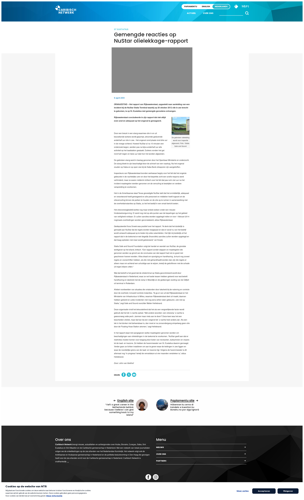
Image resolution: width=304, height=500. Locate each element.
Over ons (208, 13)
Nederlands (221, 6)
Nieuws (160, 447)
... (68, 461)
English (206, 6)
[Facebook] (148, 477)
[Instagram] (156, 477)
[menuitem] (191, 13)
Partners (161, 460)
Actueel (191, 13)
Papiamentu (190, 6)
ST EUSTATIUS (121, 29)
